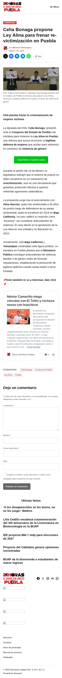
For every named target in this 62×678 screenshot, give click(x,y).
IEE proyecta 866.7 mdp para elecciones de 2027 (30, 536)
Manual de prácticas (12, 652)
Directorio (7, 637)
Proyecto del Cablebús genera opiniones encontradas (31, 549)
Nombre (7, 435)
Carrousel (10, 23)
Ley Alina (8, 375)
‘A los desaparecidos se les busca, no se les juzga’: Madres (29, 509)
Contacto (7, 642)
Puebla (18, 375)
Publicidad (8, 657)
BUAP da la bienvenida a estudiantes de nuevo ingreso (30, 561)
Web (5, 461)
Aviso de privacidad (12, 647)
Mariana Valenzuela (22, 47)
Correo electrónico (11, 448)
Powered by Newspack (12, 673)
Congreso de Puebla (43, 370)
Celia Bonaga (26, 370)
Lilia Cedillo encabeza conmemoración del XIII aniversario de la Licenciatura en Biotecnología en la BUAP (31, 523)
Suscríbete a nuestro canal (31, 160)
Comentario (8, 406)
